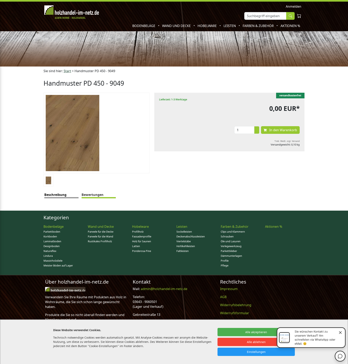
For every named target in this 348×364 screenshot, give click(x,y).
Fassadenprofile (141, 236)
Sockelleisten (184, 231)
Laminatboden (52, 241)
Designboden (52, 246)
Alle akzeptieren (256, 332)
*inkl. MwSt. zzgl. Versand (287, 141)
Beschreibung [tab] (55, 194)
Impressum (229, 289)
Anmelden (293, 6)
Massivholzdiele (53, 260)
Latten (136, 246)
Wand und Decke (177, 26)
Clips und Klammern (233, 231)
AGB (223, 297)
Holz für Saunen (141, 241)
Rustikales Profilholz (100, 241)
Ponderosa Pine (141, 251)
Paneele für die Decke (100, 231)
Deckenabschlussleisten (190, 236)
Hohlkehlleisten (185, 246)
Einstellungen (256, 352)
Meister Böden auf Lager (58, 265)
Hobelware (208, 26)
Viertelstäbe (183, 241)
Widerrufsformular (234, 313)
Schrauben (227, 236)
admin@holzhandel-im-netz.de (164, 289)
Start (67, 71)
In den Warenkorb (282, 130)
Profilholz (138, 231)
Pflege (224, 265)
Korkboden (50, 236)
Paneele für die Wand (100, 236)
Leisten (230, 26)
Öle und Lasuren (230, 241)
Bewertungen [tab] (93, 194)
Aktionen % (290, 26)
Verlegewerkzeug (231, 246)
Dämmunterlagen (231, 256)
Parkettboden (52, 231)
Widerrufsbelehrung (235, 305)
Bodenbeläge (144, 26)
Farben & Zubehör (258, 26)
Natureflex (50, 251)
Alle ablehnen (256, 342)
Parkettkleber (229, 251)
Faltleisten (182, 251)
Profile (225, 260)
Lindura (48, 256)
